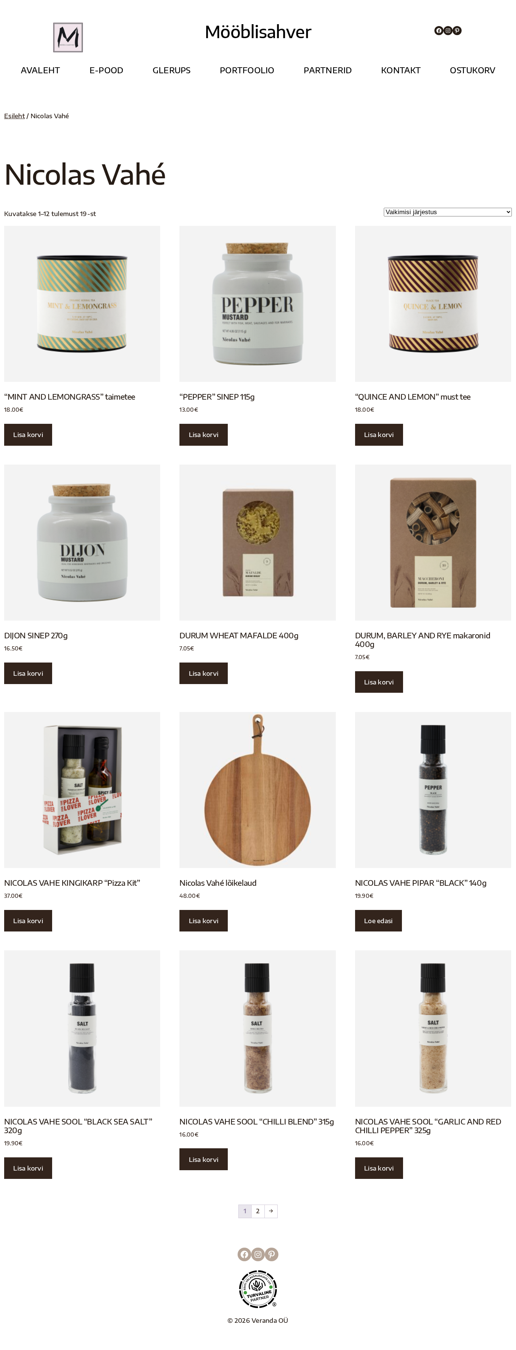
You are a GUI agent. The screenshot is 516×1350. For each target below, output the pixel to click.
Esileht (14, 116)
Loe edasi (378, 921)
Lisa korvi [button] (28, 435)
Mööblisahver (258, 31)
